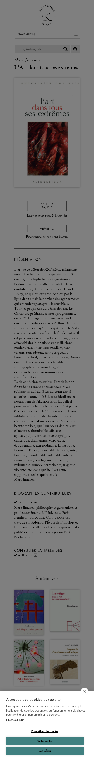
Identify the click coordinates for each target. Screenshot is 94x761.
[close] (84, 691)
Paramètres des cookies (44, 731)
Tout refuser (44, 750)
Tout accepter (44, 741)
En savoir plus (15, 720)
